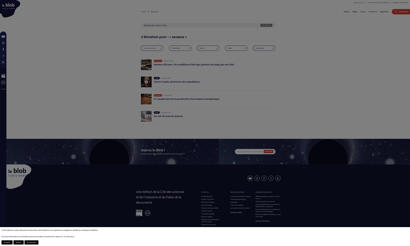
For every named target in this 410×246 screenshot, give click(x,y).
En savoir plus (31, 242)
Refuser (18, 242)
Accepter (7, 242)
